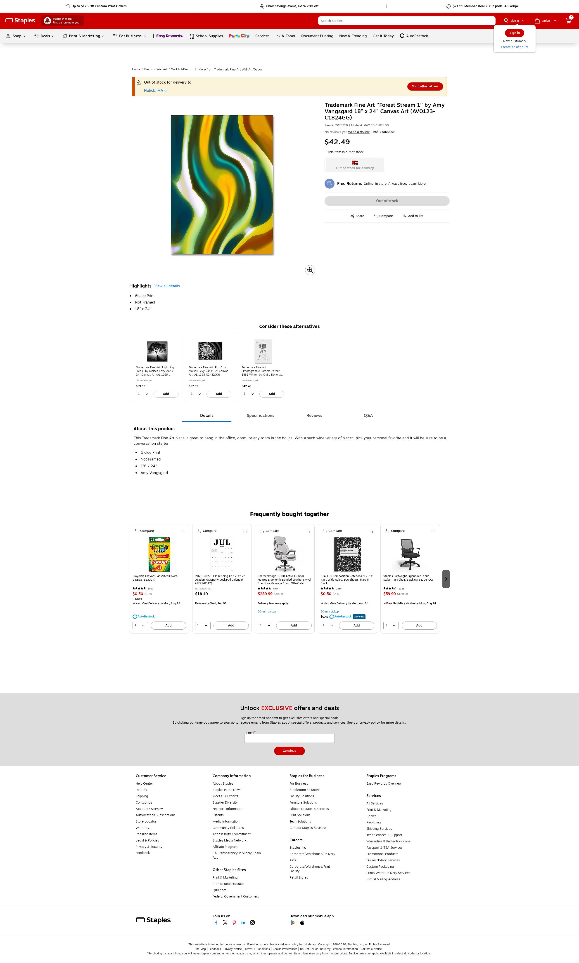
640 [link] (275, 588)
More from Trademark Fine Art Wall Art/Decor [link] (230, 69)
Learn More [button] (417, 183)
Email (250, 733)
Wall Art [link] (162, 69)
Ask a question (384, 132)
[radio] (355, 165)
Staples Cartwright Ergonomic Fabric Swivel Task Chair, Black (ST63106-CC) (408, 578)
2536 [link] (339, 588)
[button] (491, 21)
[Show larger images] (310, 270)
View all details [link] (167, 286)
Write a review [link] (359, 132)
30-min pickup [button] (267, 612)
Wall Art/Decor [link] (181, 69)
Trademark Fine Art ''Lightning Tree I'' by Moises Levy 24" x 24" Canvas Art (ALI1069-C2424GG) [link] (155, 371)
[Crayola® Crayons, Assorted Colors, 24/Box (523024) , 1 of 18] (159, 554)
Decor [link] (148, 69)
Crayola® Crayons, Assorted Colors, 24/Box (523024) (155, 578)
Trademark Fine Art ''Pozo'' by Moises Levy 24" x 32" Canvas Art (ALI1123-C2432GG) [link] (208, 371)
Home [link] (136, 69)
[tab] (207, 415)
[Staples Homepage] (20, 21)
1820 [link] (150, 588)
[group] (157, 367)
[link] (96, 6)
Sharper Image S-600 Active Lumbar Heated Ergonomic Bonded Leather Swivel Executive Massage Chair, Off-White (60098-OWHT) (284, 579)
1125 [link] (401, 588)
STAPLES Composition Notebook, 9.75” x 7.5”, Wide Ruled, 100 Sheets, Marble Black (347, 579)
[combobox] (407, 20)
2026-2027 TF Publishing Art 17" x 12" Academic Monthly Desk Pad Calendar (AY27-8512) (220, 579)
